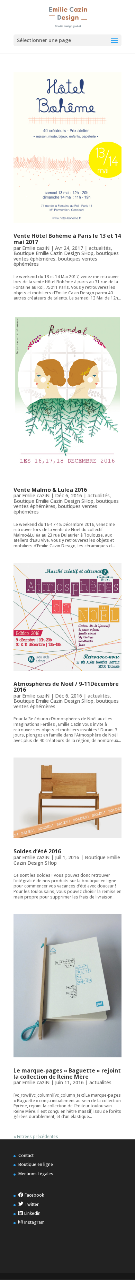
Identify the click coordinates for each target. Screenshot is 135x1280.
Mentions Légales (35, 1174)
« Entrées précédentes (36, 1136)
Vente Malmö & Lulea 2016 (50, 490)
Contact (26, 1155)
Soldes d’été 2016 (37, 851)
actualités (100, 248)
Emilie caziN (36, 248)
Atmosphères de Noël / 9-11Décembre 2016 (66, 687)
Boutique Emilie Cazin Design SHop (53, 253)
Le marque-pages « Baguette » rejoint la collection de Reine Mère (67, 1073)
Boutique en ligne (35, 1164)
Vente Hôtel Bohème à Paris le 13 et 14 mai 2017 (67, 239)
